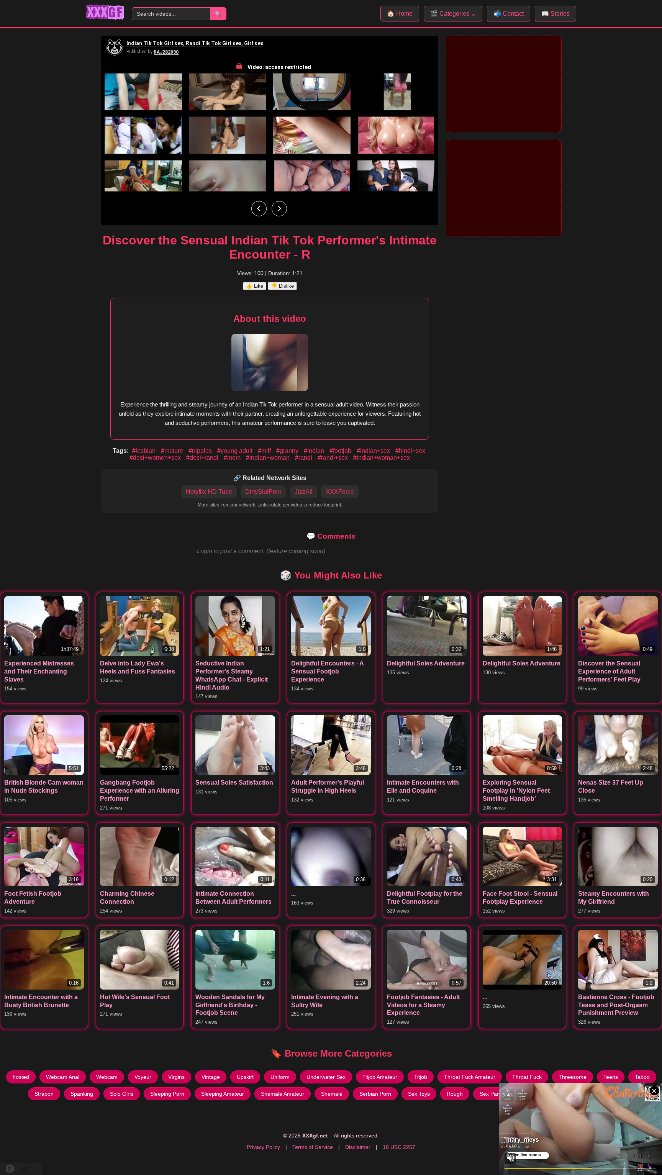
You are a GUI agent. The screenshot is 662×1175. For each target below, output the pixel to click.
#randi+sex (333, 457)
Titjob (420, 1077)
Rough (455, 1094)
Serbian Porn (375, 1094)
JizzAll (304, 491)
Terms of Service (312, 1147)
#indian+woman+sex (381, 457)
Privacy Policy (263, 1147)
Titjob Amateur (379, 1077)
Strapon (44, 1094)
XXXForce (340, 491)
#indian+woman (268, 457)
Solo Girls (121, 1094)
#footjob (341, 450)
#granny (288, 450)
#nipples (200, 450)
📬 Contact (508, 13)
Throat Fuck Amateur (469, 1077)
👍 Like (254, 286)
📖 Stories (555, 13)
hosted (21, 1077)
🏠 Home (400, 13)
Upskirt (245, 1077)
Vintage (211, 1077)
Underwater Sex (326, 1077)
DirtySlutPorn (263, 491)
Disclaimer (357, 1147)
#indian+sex (374, 450)
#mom (233, 457)
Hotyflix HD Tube (209, 491)
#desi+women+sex (155, 457)
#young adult (235, 450)
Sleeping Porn (167, 1094)
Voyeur (142, 1077)
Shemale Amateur (282, 1094)
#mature (173, 450)
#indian (315, 450)
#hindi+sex (410, 450)
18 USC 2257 (399, 1147)
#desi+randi (203, 457)
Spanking (81, 1094)
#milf (265, 450)
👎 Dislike (282, 286)
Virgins (176, 1077)
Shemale (331, 1094)
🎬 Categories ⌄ (453, 13)
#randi (304, 457)
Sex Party (491, 1094)
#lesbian (144, 450)
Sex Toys (419, 1094)
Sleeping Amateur (222, 1094)
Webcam (107, 1077)
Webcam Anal (62, 1077)
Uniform (280, 1077)
